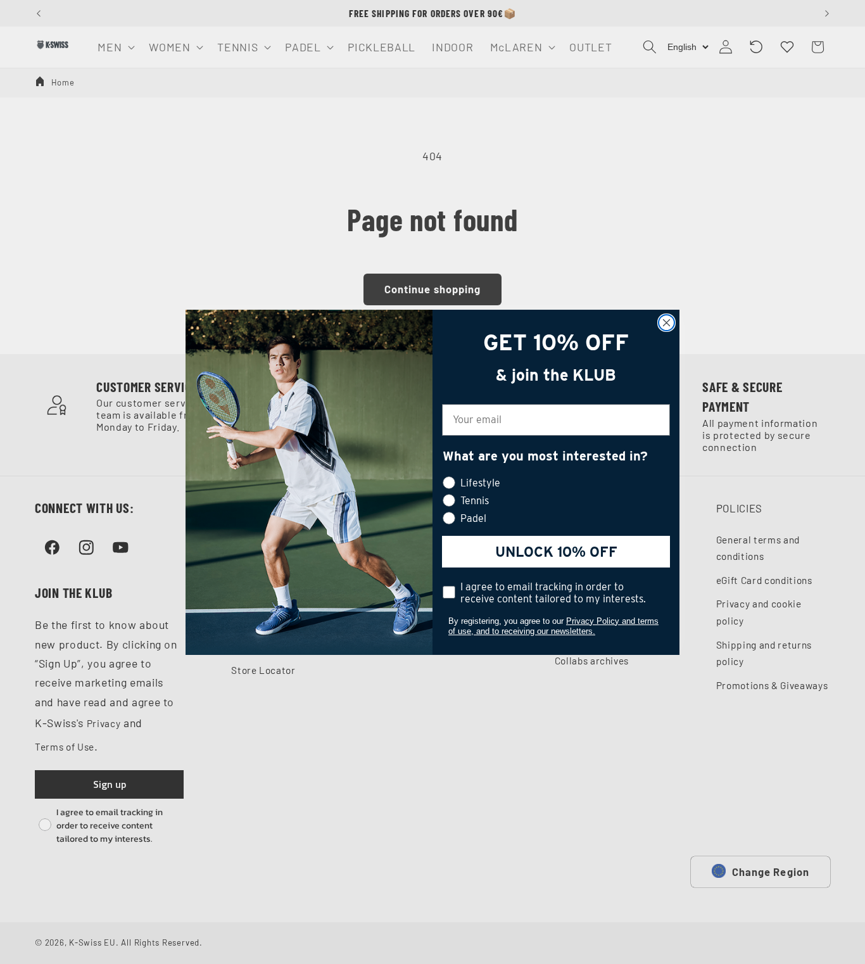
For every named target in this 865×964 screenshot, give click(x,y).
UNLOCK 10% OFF (556, 551)
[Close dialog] (666, 323)
